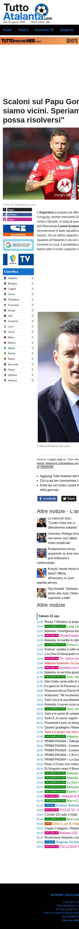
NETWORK (57, 895)
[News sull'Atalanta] (27, 11)
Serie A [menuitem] (23, 30)
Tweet (70, 498)
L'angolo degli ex (56, 459)
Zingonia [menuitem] (66, 30)
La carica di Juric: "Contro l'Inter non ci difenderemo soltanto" (63, 523)
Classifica (11, 271)
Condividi (49, 498)
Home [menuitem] (7, 30)
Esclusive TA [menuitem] (44, 30)
